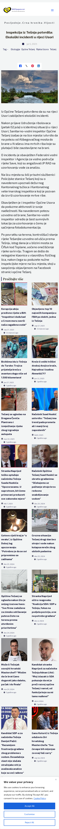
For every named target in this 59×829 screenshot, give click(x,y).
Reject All (29, 822)
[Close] (56, 779)
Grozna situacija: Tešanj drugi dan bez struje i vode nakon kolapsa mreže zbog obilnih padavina (44, 543)
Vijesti (49, 22)
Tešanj (53, 49)
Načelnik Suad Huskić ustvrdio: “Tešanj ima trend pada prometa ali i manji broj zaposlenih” (44, 422)
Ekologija (15, 49)
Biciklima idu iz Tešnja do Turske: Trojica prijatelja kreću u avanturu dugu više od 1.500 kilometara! (14, 369)
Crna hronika (32, 22)
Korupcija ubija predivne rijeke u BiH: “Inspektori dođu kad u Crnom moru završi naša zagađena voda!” (14, 316)
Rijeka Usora (42, 49)
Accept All (29, 806)
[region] (29, 803)
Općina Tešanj (28, 49)
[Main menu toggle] (52, 10)
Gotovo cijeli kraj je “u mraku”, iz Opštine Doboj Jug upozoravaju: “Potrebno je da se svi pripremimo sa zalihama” (14, 547)
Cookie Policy (40, 798)
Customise (29, 814)
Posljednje (12, 22)
